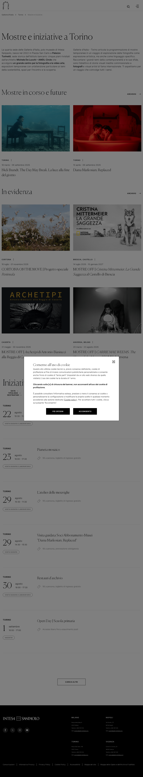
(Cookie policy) (70, 399)
